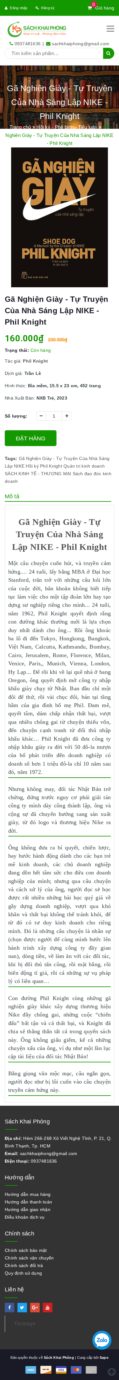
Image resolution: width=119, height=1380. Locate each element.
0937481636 (28, 43)
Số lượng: (16, 416)
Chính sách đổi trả (24, 1265)
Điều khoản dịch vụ (25, 1217)
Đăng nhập (18, 8)
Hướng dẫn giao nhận (27, 1209)
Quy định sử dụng (23, 1273)
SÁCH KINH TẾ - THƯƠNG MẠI (38, 473)
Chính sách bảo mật (26, 1250)
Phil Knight (51, 466)
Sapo (104, 1357)
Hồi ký (32, 466)
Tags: (12, 458)
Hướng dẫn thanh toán (28, 1201)
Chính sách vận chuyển (29, 1257)
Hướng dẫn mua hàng (28, 1194)
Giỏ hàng (103, 7)
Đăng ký (48, 8)
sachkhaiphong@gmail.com (80, 43)
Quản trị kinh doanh (84, 466)
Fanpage (25, 1323)
